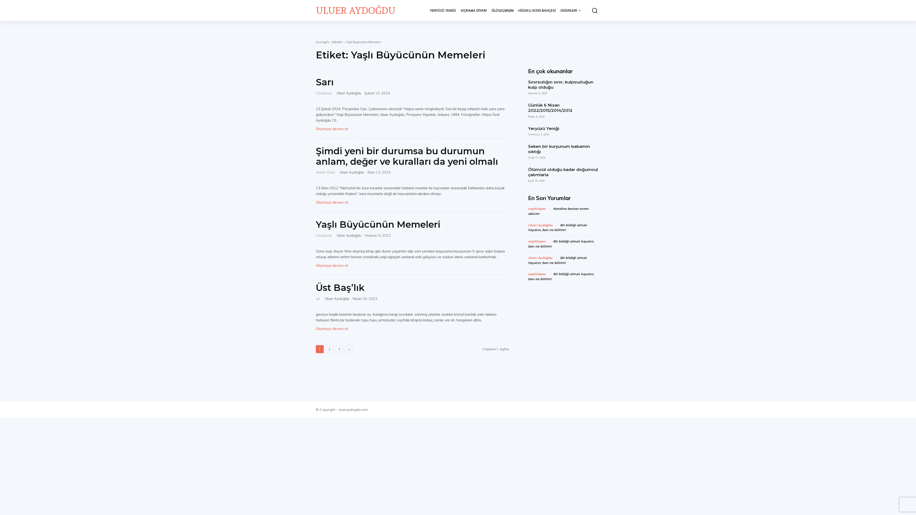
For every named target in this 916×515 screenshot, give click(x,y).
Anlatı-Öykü (325, 172)
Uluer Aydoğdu (349, 93)
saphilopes (537, 209)
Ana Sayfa (322, 42)
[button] (592, 10)
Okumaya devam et (332, 129)
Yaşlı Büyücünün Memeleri (378, 224)
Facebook (324, 93)
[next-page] (349, 349)
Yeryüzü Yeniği (543, 128)
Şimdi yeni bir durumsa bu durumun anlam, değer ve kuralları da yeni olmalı (407, 156)
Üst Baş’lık (340, 287)
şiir (318, 298)
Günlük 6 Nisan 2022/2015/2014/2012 (550, 108)
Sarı (325, 82)
